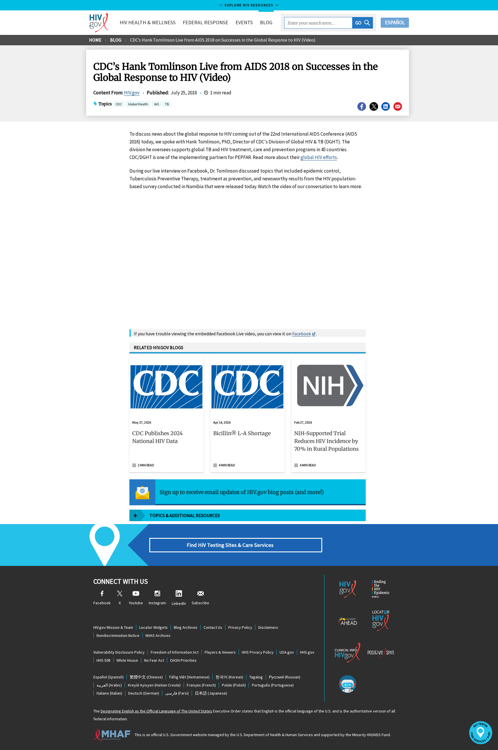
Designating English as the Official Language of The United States (156, 711)
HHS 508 (103, 660)
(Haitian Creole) (154, 685)
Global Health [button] (138, 104)
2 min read (146, 465)
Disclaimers (268, 627)
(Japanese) (211, 693)
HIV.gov (131, 92)
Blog (266, 22)
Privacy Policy (240, 627)
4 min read (227, 465)
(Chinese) (146, 677)
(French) (201, 685)
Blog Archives (185, 627)
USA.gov (287, 652)
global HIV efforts (319, 157)
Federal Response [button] (205, 22)
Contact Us (212, 627)
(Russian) (284, 677)
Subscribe (200, 602)
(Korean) (229, 677)
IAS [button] (156, 104)
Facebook (301, 333)
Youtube (136, 602)
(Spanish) (108, 677)
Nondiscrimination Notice (118, 635)
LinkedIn (179, 603)
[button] (362, 23)
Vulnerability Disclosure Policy (119, 652)
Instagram (157, 602)
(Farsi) (177, 693)
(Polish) (234, 685)
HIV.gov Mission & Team (113, 627)
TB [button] (167, 104)
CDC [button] (118, 104)
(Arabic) (109, 685)
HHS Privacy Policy (257, 652)
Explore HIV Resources (249, 5)
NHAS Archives (158, 635)
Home (95, 40)
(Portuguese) (273, 685)
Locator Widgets (153, 627)
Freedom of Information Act (175, 652)
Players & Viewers (220, 652)
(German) (143, 693)
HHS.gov (307, 652)
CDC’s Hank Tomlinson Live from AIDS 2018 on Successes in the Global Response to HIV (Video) (222, 40)
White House (127, 660)
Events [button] (244, 22)
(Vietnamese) (189, 677)
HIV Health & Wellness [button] (148, 22)
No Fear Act (154, 660)
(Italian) (109, 693)
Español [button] (395, 22)
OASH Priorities (183, 660)
